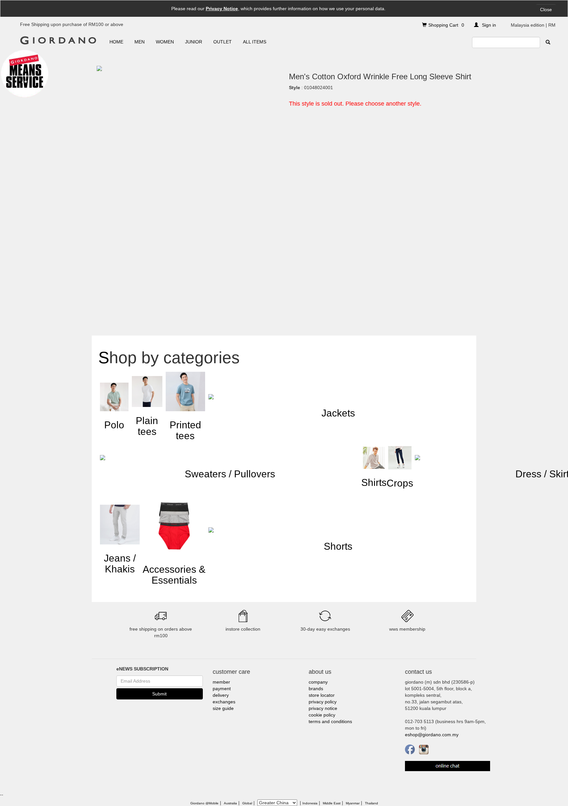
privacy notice (323, 708)
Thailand (371, 803)
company (318, 682)
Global (247, 803)
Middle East (332, 803)
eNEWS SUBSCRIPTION (142, 668)
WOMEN (165, 41)
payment (222, 688)
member (221, 682)
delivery (221, 695)
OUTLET (222, 41)
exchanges (224, 701)
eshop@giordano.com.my (432, 734)
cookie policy (322, 715)
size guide (223, 708)
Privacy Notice (222, 8)
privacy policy (323, 701)
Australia (230, 803)
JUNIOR (193, 41)
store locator (322, 695)
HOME (116, 41)
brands (316, 688)
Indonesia (310, 803)
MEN (139, 41)
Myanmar (353, 803)
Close (546, 9)
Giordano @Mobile (204, 803)
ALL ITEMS (254, 41)
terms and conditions (330, 721)
